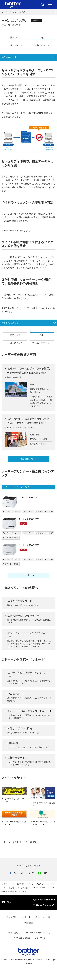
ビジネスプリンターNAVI (14, 799)
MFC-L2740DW (38, 888)
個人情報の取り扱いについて (38, 933)
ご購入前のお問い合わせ (21, 615)
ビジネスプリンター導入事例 (44, 804)
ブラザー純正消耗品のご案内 (15, 823)
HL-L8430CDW (30, 519)
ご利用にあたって (14, 933)
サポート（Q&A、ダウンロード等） (27, 711)
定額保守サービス (17, 757)
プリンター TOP (34, 884)
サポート (26, 917)
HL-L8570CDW (30, 545)
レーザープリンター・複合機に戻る (20, 842)
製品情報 (21, 884)
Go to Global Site (45, 900)
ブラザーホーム (8, 884)
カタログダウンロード (20, 601)
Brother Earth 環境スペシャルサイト (44, 823)
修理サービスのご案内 (20, 728)
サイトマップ (40, 938)
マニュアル (14, 693)
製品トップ (15, 37)
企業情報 (28, 922)
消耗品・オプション (42, 45)
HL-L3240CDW (30, 497)
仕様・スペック (15, 45)
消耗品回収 (14, 743)
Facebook (19, 873)
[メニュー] (49, 4)
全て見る (27, 575)
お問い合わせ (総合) (22, 938)
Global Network (44, 905)
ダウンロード (43, 917)
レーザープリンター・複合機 (13, 12)
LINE (44, 873)
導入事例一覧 (27, 459)
